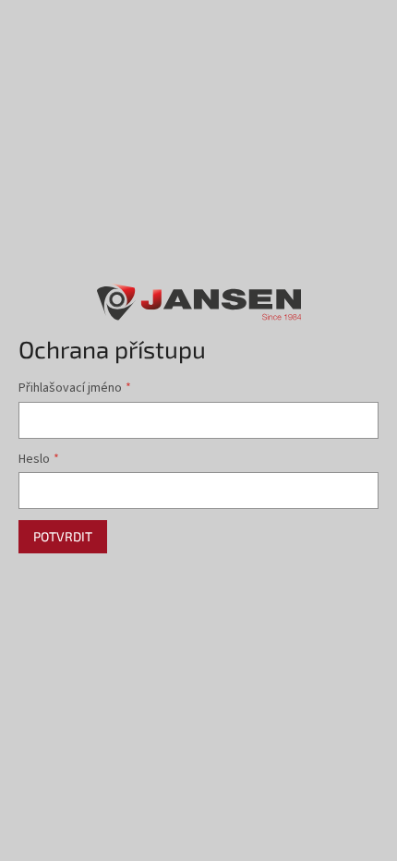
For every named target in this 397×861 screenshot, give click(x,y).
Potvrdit (62, 536)
